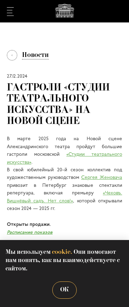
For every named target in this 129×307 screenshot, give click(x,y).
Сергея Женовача (101, 177)
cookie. (62, 252)
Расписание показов (30, 232)
